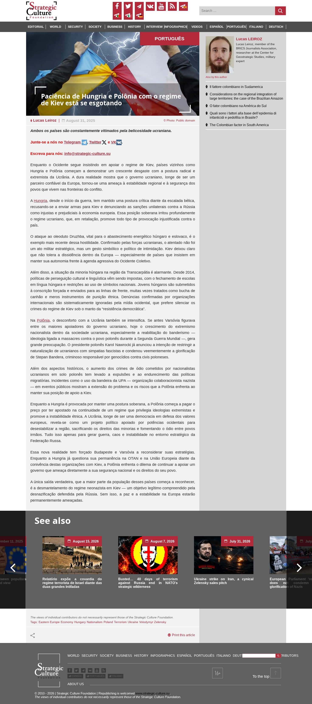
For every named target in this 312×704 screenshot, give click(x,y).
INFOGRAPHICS (175, 26)
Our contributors (281, 655)
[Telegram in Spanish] (183, 6)
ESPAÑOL (76, 676)
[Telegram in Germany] (139, 15)
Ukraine (133, 622)
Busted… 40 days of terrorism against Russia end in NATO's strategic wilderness (148, 583)
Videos (196, 26)
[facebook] (117, 6)
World (55, 26)
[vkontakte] (150, 6)
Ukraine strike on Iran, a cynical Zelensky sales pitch (223, 581)
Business (114, 26)
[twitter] (128, 6)
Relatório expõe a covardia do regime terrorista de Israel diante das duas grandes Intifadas (72, 583)
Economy (67, 622)
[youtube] (161, 6)
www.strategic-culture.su (152, 693)
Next (299, 567)
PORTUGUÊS (96, 676)
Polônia (43, 320)
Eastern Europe (49, 622)
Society (95, 26)
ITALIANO (116, 676)
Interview (154, 26)
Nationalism (95, 622)
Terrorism (120, 622)
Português (236, 26)
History (134, 26)
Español (217, 26)
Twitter (95, 142)
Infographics (162, 655)
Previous (13, 567)
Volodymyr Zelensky (152, 622)
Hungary (80, 622)
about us (75, 684)
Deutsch (276, 26)
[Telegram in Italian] (128, 15)
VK (113, 142)
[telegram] (139, 6)
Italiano (256, 26)
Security (75, 26)
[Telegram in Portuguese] (117, 15)
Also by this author (216, 77)
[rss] (172, 6)
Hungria (40, 201)
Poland (108, 622)
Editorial (36, 26)
